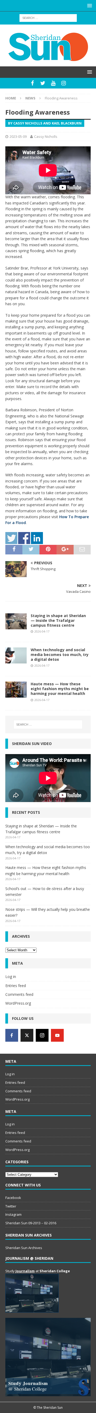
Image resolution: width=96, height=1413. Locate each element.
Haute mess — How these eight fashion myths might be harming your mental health (60, 688)
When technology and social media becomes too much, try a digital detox (60, 654)
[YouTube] (53, 83)
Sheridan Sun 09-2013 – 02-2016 (30, 1223)
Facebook (13, 1197)
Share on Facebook (24, 538)
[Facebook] (32, 83)
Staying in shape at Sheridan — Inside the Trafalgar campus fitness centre (58, 620)
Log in (10, 976)
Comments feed (19, 994)
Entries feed (15, 985)
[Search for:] (48, 17)
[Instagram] (63, 83)
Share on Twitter (11, 538)
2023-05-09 (18, 136)
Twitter (10, 1206)
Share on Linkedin (37, 538)
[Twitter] (42, 83)
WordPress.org (18, 1003)
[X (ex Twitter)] (27, 1035)
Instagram (13, 1214)
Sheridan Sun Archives (23, 1247)
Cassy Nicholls (45, 136)
